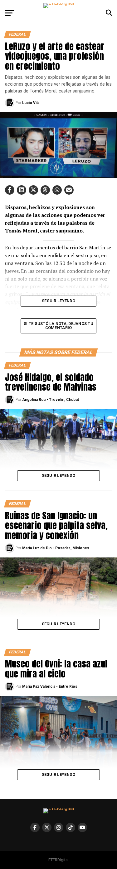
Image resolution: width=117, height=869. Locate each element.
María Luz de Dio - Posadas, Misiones (55, 548)
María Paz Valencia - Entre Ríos (49, 686)
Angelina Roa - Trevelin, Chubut (50, 399)
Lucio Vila (30, 103)
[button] (9, 190)
